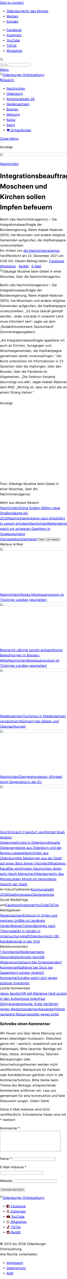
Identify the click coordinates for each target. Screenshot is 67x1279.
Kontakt (12, 21)
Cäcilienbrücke (42, 895)
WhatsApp (14, 51)
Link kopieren (53, 539)
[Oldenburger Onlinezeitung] (22, 1198)
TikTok (12, 45)
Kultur (11, 120)
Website (6, 1181)
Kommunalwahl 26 (20, 99)
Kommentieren (26, 539)
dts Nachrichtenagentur (41, 251)
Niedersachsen (18, 104)
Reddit (24, 266)
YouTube (13, 40)
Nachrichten (16, 88)
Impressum (15, 1263)
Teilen (41, 539)
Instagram (14, 35)
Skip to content (12, 3)
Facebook (14, 30)
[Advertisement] (33, 443)
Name (6, 1159)
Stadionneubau (19, 895)
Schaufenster (20, 130)
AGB (10, 1273)
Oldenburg (15, 94)
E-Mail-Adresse (13, 1167)
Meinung (13, 114)
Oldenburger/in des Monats (27, 11)
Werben (12, 16)
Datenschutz (16, 1268)
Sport (11, 125)
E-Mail (36, 266)
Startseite (7, 539)
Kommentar (10, 1128)
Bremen (12, 109)
